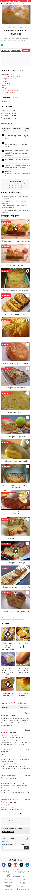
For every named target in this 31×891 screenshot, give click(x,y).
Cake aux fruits (21, 3)
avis (21, 27)
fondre (9, 143)
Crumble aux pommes (9, 210)
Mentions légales (6, 872)
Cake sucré (12, 3)
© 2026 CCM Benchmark (23, 872)
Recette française (18, 618)
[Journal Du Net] (22, 880)
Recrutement (25, 869)
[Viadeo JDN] (22, 886)
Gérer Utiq (26, 871)
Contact (14, 869)
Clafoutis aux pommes (9, 197)
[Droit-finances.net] (22, 883)
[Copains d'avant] (8, 886)
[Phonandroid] (22, 889)
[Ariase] (8, 889)
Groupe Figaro (14, 872)
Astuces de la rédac (8, 844)
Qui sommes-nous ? (7, 869)
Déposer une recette (8, 832)
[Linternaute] (8, 883)
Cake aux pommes (7, 201)
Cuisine (5, 841)
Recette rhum (6, 618)
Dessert (6, 3)
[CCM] (8, 880)
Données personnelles (7, 871)
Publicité (19, 869)
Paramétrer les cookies (18, 871)
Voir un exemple (25, 841)
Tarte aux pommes (8, 206)
